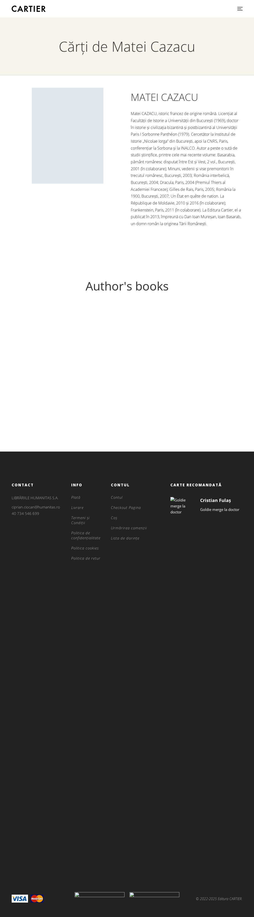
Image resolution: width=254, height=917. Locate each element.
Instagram (13, 530)
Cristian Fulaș (215, 500)
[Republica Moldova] (48, 362)
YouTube (33, 537)
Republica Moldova (48, 427)
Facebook (13, 537)
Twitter (23, 537)
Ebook (48, 418)
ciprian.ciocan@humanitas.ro (36, 506)
